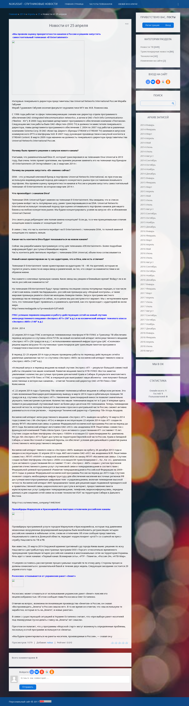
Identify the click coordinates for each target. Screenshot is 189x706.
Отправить (27, 687)
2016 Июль (146, 257)
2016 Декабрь (148, 279)
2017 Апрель (147, 297)
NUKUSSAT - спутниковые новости (33, 4)
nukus (50, 642)
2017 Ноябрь (147, 324)
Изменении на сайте (151, 60)
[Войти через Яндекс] (42, 672)
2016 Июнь (146, 253)
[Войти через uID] (32, 672)
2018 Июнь (146, 346)
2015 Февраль (148, 182)
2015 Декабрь (148, 226)
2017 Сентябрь (148, 315)
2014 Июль (146, 151)
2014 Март (146, 133)
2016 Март (146, 239)
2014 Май (145, 142)
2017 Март (146, 293)
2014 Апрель (147, 138)
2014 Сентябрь (148, 160)
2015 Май (145, 195)
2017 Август (147, 310)
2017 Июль (146, 306)
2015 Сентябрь (148, 213)
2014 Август (147, 155)
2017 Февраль (148, 288)
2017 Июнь (146, 301)
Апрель (31, 14)
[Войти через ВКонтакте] (37, 672)
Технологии (146, 56)
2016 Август (147, 262)
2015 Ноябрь (147, 222)
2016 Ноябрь (147, 275)
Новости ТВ (146, 46)
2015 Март (146, 186)
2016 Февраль (148, 235)
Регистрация (152, 25)
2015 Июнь (146, 200)
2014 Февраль (148, 129)
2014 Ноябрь (147, 169)
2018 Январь (147, 332)
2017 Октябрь (148, 319)
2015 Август (147, 209)
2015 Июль (146, 204)
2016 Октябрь (148, 270)
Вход (168, 25)
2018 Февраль (148, 337)
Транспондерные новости (154, 51)
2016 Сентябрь (148, 266)
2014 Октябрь (148, 164)
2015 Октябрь (148, 217)
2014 (22, 14)
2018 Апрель (147, 341)
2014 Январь (147, 124)
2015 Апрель (147, 191)
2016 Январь (147, 231)
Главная (13, 14)
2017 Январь (147, 284)
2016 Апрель (147, 244)
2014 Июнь (146, 147)
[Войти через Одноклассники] (52, 672)
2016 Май (145, 248)
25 (39, 14)
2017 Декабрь (148, 328)
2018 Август (147, 350)
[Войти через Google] (47, 672)
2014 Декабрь (148, 173)
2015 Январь (147, 178)
